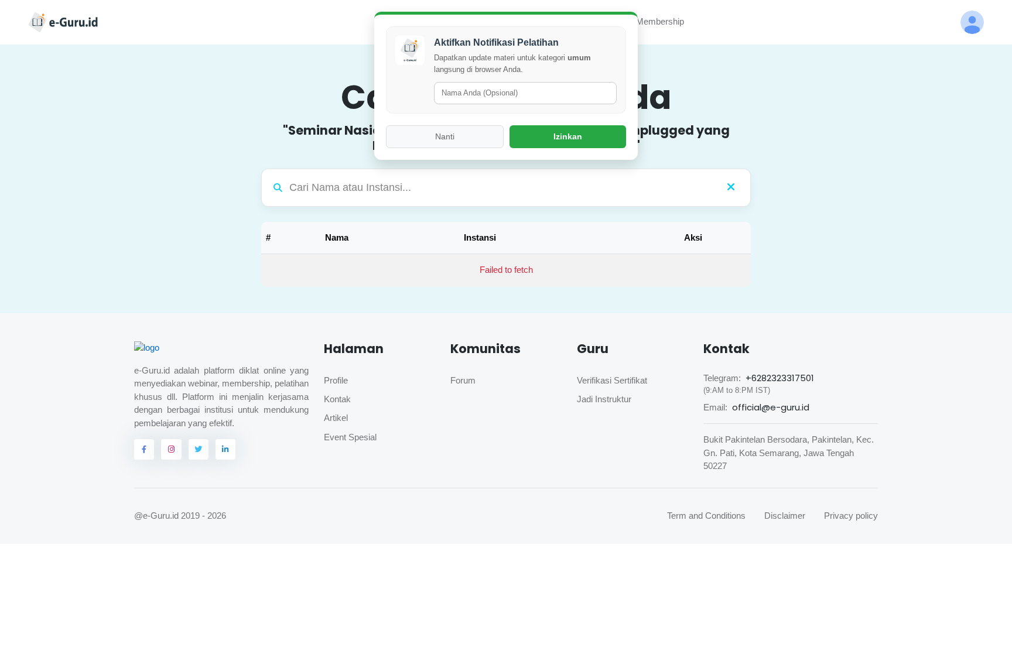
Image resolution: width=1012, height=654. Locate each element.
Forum (463, 380)
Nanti (444, 136)
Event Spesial (350, 437)
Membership (653, 21)
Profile (336, 380)
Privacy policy (851, 516)
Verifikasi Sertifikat (612, 380)
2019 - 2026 (203, 516)
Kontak (337, 399)
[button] (972, 22)
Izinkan (567, 136)
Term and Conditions (706, 516)
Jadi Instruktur (604, 399)
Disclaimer (784, 516)
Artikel (336, 418)
